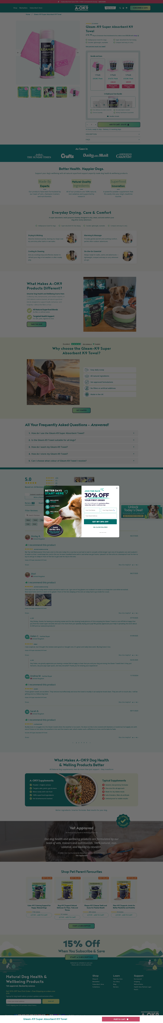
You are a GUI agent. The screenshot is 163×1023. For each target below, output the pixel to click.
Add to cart (119, 1019)
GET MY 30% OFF (100, 521)
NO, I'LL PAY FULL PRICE (100, 527)
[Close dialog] (116, 488)
